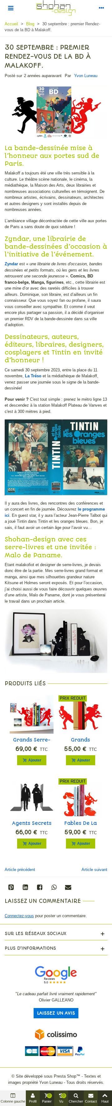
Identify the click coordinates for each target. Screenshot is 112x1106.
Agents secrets (31, 823)
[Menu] (10, 8)
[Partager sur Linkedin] (25, 887)
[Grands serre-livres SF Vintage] (32, 714)
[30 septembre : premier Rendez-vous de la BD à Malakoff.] (56, 112)
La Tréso (33, 376)
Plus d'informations (30, 948)
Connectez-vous (19, 915)
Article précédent (20, 869)
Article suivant (94, 869)
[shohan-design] (56, 8)
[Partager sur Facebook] (39, 887)
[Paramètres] (101, 8)
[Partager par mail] (68, 887)
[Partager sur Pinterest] (11, 887)
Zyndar (11, 264)
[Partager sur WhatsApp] (54, 887)
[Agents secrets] (32, 797)
